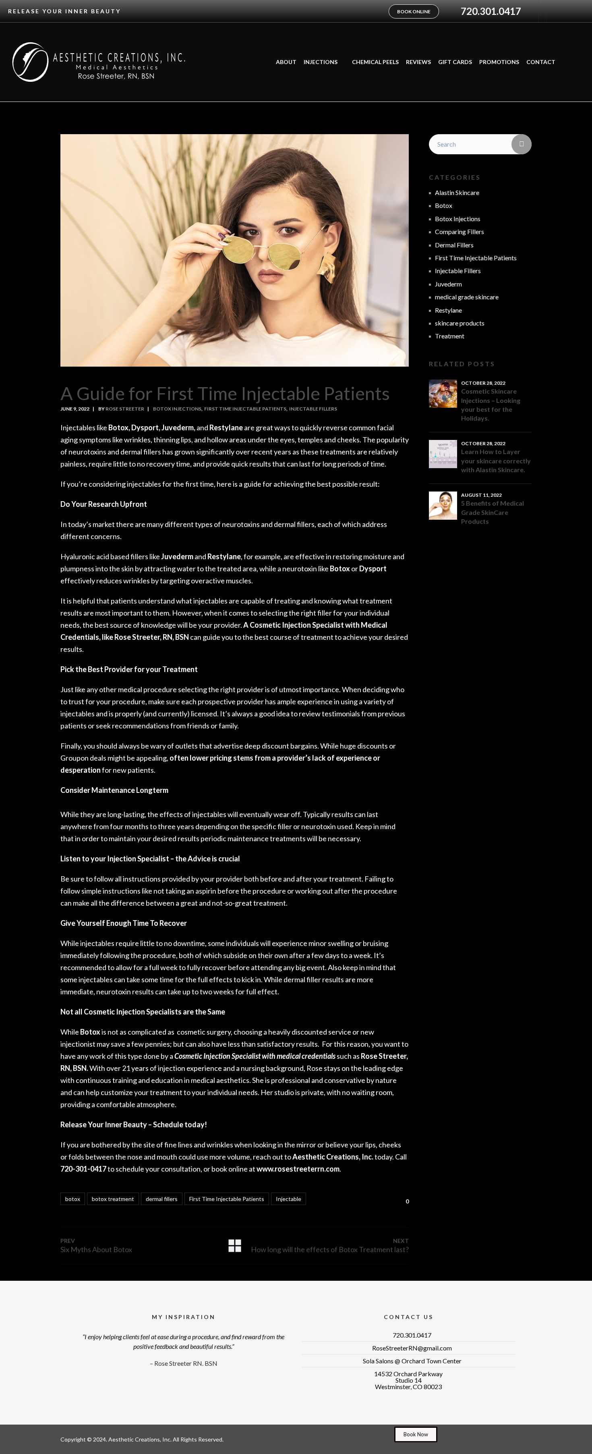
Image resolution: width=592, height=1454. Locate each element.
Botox (443, 205)
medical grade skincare (467, 297)
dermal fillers (162, 1198)
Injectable (288, 1198)
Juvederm (448, 284)
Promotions (499, 61)
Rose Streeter (125, 409)
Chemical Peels (375, 61)
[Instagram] (570, 11)
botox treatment (113, 1198)
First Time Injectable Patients (245, 409)
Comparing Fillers (459, 231)
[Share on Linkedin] (372, 1200)
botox (72, 1198)
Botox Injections (177, 409)
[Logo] (98, 62)
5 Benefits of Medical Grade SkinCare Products (492, 512)
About (286, 61)
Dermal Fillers (454, 245)
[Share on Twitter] (346, 1200)
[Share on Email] (385, 1200)
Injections (320, 61)
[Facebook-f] (554, 11)
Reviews (418, 61)
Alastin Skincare (457, 192)
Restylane (448, 310)
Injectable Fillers (313, 409)
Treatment (449, 336)
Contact (540, 61)
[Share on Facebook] (333, 1200)
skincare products (459, 323)
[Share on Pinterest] (359, 1200)
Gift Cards (455, 61)
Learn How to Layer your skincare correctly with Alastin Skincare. (496, 460)
